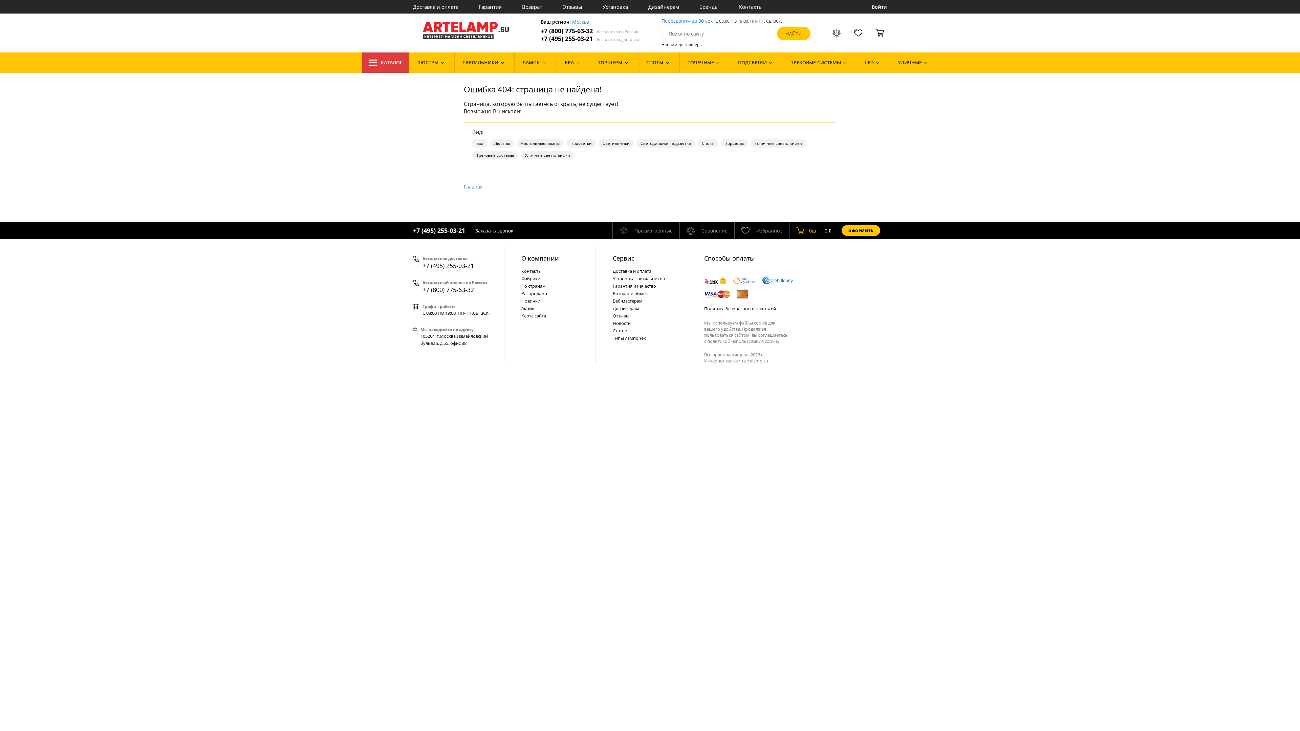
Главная (473, 186)
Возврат (532, 6)
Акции (528, 308)
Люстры (502, 143)
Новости (622, 323)
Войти (879, 7)
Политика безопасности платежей (740, 309)
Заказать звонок (494, 230)
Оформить (860, 230)
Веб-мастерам (628, 301)
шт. (814, 230)
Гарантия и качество (634, 286)
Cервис (623, 258)
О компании (540, 258)
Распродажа (534, 293)
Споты (708, 143)
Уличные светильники (547, 155)
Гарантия (490, 6)
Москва (580, 22)
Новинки (530, 301)
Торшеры (734, 143)
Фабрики (530, 278)
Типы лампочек (629, 338)
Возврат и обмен (630, 293)
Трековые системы (495, 155)
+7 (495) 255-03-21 (590, 39)
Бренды (709, 6)
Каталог (392, 62)
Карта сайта (533, 316)
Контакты (751, 6)
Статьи (620, 331)
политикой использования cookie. (743, 341)
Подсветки (581, 143)
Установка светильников (639, 278)
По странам (533, 286)
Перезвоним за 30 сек (687, 21)
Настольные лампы (540, 143)
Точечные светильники (778, 143)
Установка (615, 6)
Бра (479, 143)
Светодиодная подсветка (666, 143)
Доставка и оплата (435, 6)
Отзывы (572, 6)
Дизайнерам (663, 6)
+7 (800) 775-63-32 (590, 31)
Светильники (616, 143)
